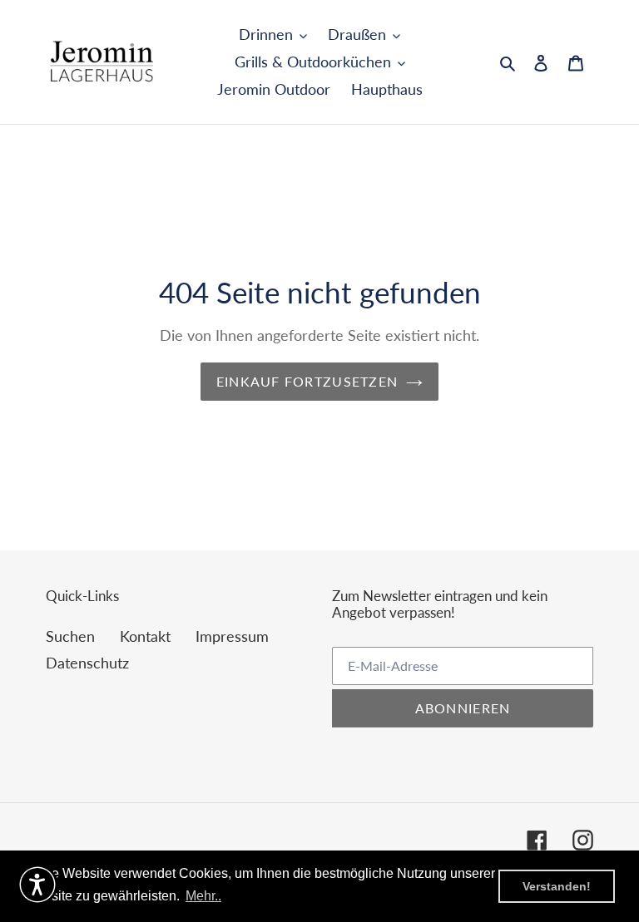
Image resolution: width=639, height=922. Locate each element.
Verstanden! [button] (557, 886)
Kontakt (145, 636)
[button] (37, 884)
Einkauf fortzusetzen (307, 381)
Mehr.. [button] (203, 896)
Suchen (70, 636)
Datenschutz (87, 662)
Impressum (232, 636)
